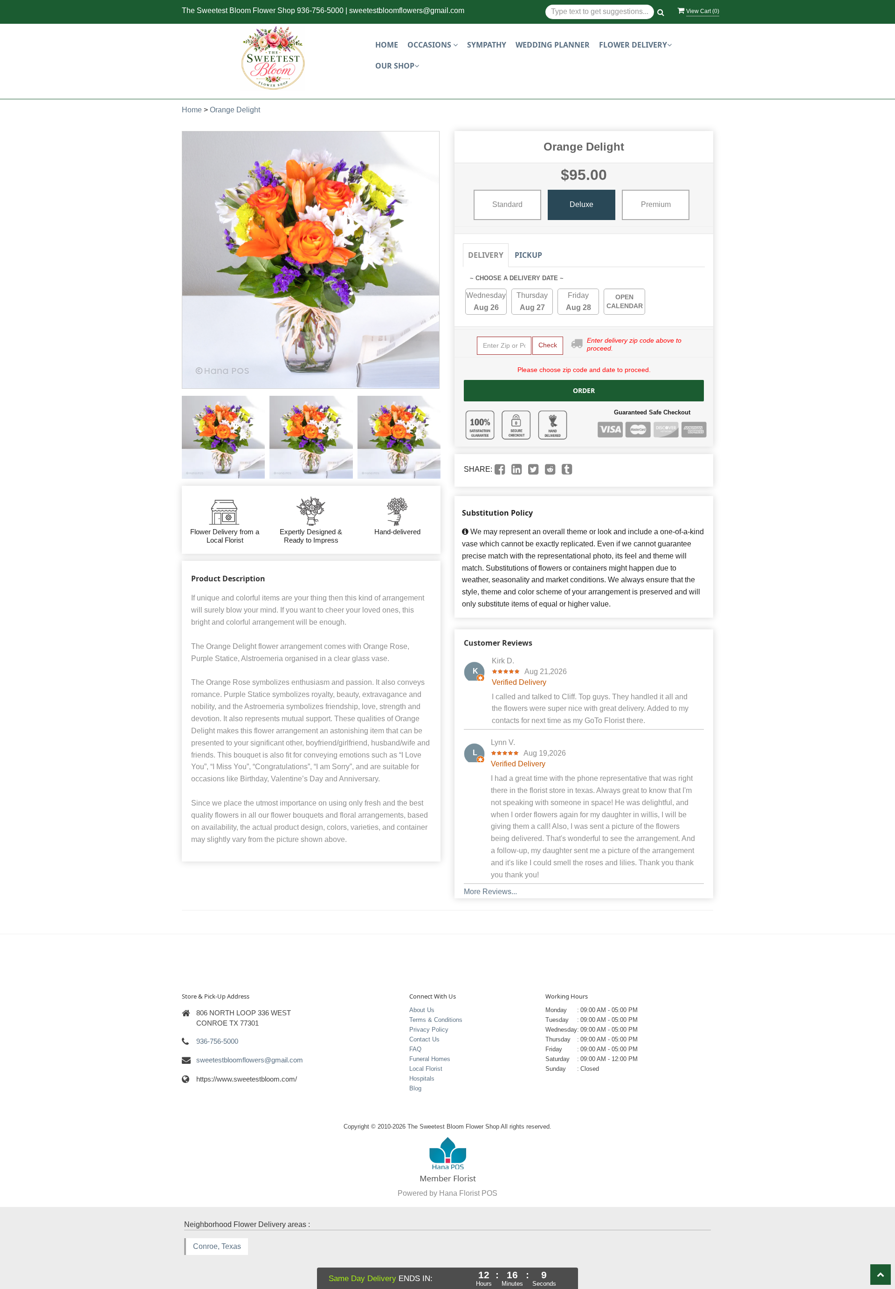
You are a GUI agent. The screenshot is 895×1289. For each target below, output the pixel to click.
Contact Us (424, 1039)
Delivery (485, 255)
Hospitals (421, 1078)
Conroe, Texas (217, 1246)
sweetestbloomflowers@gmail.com (406, 10)
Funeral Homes (429, 1058)
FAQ (415, 1049)
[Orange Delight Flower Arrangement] (223, 437)
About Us (421, 1009)
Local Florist (425, 1068)
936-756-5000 (320, 10)
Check (547, 345)
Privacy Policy (428, 1029)
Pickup (528, 255)
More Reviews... (490, 892)
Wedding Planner (553, 45)
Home (386, 45)
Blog (415, 1088)
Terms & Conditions (435, 1019)
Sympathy (486, 45)
